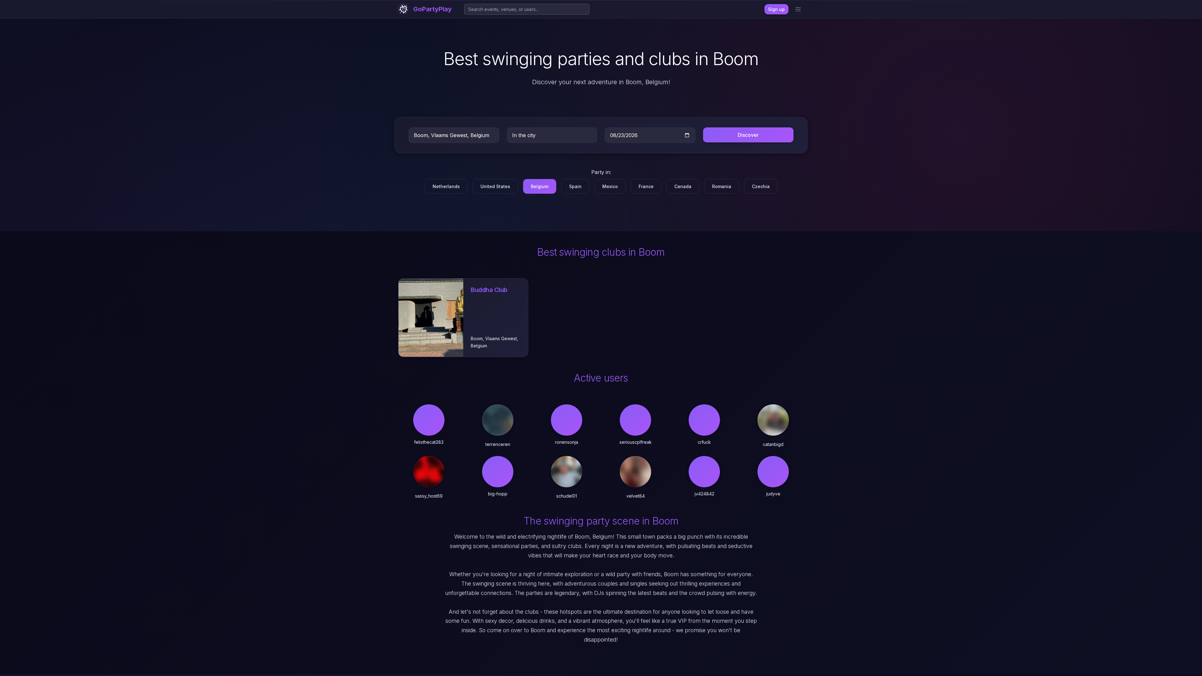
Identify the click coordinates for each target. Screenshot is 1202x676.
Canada (682, 186)
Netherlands (446, 186)
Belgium (539, 186)
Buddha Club (489, 290)
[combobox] (526, 9)
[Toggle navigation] (798, 9)
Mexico (610, 186)
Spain (575, 186)
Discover (748, 135)
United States (495, 186)
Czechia (761, 186)
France (646, 186)
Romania (721, 186)
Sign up (776, 9)
